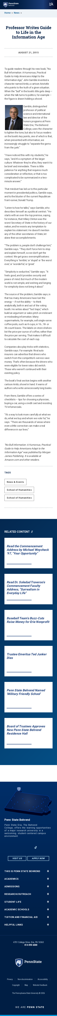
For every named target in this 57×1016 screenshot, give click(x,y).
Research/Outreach (17, 894)
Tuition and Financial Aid (21, 917)
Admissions (12, 886)
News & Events (15, 482)
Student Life (12, 902)
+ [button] (48, 871)
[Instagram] (21, 847)
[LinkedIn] (28, 847)
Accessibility (43, 979)
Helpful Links (13, 924)
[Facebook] (14, 847)
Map (26, 985)
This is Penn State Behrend (22, 871)
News (17, 13)
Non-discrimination (25, 979)
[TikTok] (36, 847)
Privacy (10, 979)
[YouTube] (43, 847)
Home (7, 13)
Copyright (16, 985)
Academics (11, 879)
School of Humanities (19, 489)
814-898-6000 (30, 945)
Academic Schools (16, 909)
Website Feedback (40, 985)
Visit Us (17, 858)
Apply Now (38, 858)
